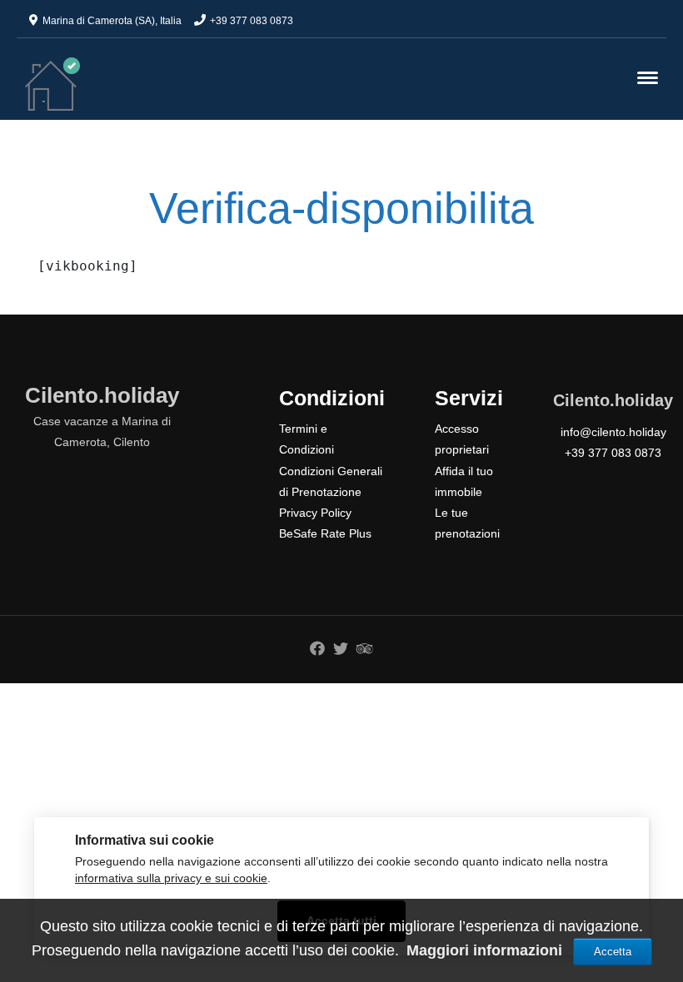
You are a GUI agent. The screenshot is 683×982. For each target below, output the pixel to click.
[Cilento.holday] (52, 84)
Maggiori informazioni (486, 950)
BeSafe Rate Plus (325, 533)
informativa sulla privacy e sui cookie (171, 878)
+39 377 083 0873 (251, 21)
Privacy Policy (315, 512)
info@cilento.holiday (613, 432)
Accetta (612, 951)
